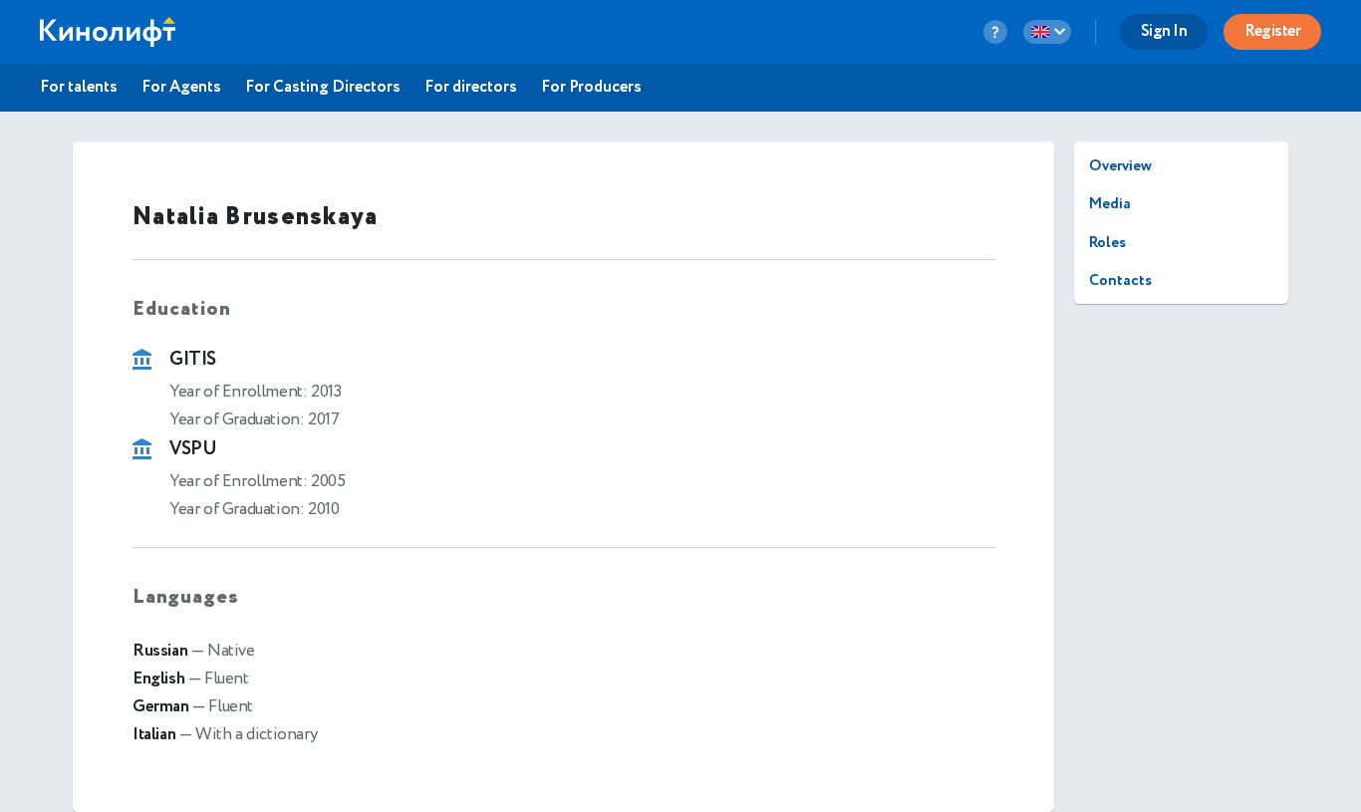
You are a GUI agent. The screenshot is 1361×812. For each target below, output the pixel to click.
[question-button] (995, 32)
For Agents (181, 88)
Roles (1107, 242)
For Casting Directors (323, 88)
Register (1272, 31)
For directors (470, 88)
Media (1110, 203)
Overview (1120, 165)
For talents (79, 88)
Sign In (1164, 31)
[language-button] (1047, 32)
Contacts (1120, 280)
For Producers (591, 88)
